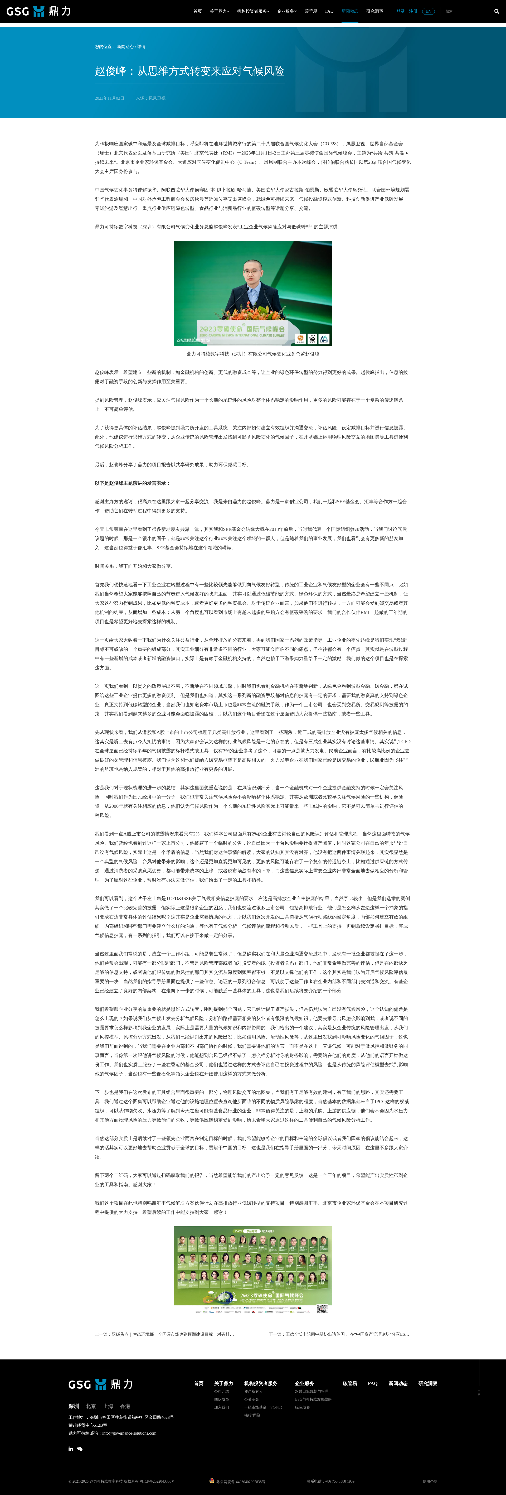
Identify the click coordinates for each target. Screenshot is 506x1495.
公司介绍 (221, 1391)
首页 (197, 11)
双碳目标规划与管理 (311, 1391)
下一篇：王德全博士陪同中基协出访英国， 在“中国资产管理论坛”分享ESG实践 (340, 1334)
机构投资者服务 (252, 11)
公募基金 (251, 1399)
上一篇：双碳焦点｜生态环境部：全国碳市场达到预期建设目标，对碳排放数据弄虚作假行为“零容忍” (166, 1334)
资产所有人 (253, 1391)
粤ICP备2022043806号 (157, 1481)
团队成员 (221, 1399)
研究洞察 (374, 11)
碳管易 (311, 11)
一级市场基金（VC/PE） (264, 1407)
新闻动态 (350, 11)
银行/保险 (252, 1415)
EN (428, 11)
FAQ (329, 11)
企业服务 (285, 11)
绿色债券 (302, 1407)
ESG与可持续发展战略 (313, 1399)
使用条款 (430, 1481)
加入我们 (221, 1407)
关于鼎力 (218, 11)
